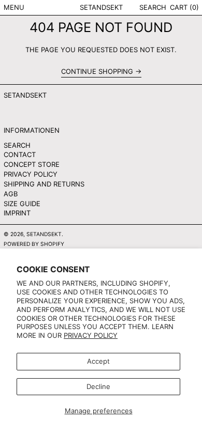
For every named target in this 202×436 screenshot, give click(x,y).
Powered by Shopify (34, 244)
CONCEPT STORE (32, 164)
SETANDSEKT (101, 7)
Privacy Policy (91, 335)
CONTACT (20, 154)
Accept (98, 361)
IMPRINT (17, 213)
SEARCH (17, 145)
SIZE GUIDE (22, 203)
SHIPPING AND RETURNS (44, 184)
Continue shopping (97, 71)
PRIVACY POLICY (30, 174)
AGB (11, 194)
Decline (98, 386)
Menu (14, 7)
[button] (152, 7)
